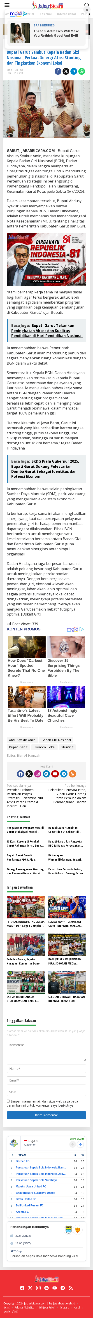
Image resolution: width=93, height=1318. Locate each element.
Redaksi (6, 1307)
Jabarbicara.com (35, 1303)
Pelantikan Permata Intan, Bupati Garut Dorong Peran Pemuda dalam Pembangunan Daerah (67, 794)
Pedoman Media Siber (25, 1307)
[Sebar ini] (58, 71)
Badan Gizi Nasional (56, 740)
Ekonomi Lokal (44, 747)
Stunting (67, 747)
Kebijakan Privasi (47, 1307)
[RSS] (72, 773)
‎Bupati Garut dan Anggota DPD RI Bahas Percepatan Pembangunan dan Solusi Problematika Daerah (65, 843)
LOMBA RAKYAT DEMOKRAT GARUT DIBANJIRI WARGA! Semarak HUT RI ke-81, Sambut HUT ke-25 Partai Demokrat (64, 924)
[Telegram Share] (73, 71)
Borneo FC (23, 1161)
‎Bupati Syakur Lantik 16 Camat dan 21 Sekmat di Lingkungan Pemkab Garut (64, 830)
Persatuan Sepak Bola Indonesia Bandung (41, 1167)
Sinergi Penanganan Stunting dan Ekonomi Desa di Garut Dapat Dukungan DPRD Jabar (25, 871)
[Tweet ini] (66, 71)
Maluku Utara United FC (31, 1186)
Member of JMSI (10, 1311)
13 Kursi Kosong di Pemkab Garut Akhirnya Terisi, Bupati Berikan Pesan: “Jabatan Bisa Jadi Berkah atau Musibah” (25, 843)
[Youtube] (55, 773)
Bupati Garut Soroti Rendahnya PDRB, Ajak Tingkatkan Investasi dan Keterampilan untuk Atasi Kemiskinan (23, 857)
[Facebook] (20, 773)
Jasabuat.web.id (64, 1303)
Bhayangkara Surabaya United (35, 1192)
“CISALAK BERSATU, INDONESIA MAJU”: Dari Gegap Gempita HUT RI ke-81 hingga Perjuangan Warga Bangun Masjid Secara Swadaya (25, 924)
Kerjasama (64, 1307)
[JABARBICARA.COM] (47, 5)
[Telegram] (63, 773)
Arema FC (22, 1211)
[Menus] (7, 5)
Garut (9, 73)
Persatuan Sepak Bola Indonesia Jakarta (41, 1173)
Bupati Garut (18, 747)
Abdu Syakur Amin (22, 740)
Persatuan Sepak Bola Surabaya (37, 1180)
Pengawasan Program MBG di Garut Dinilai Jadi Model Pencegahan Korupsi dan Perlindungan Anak (25, 830)
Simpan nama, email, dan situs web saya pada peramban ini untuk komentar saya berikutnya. (42, 1103)
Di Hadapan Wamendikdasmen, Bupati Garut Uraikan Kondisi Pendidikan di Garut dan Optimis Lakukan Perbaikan (65, 857)
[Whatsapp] (81, 71)
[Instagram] (37, 773)
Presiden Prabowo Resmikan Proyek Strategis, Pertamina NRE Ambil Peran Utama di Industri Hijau (25, 796)
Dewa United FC (26, 1199)
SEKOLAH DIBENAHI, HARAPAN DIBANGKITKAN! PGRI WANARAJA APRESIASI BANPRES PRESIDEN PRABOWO (67, 999)
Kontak (77, 1307)
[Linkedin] (46, 773)
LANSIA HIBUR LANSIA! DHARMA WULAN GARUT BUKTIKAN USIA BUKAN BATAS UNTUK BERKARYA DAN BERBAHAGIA (25, 999)
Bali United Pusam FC (30, 1205)
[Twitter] (29, 773)
